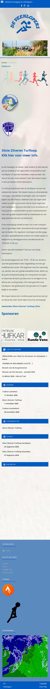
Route (4, 566)
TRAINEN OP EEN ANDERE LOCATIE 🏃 (17, 363)
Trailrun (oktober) (9, 391)
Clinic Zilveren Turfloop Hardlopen (16, 443)
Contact (5, 563)
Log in (8, 550)
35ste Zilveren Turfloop (12, 400)
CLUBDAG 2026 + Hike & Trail (14, 376)
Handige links (7, 569)
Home (4, 62)
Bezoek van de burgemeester (14, 368)
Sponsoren (10, 313)
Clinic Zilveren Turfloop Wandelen (16, 451)
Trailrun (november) (10, 408)
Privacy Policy (7, 572)
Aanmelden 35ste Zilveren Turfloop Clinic (21, 306)
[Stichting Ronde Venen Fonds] (28, 341)
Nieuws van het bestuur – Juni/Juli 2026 (18, 372)
